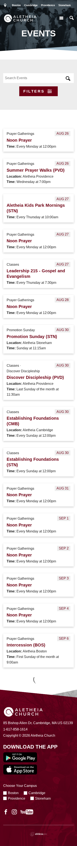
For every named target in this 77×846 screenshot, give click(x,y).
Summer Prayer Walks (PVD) (36, 170)
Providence (48, 5)
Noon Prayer (19, 140)
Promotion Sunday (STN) (32, 336)
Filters (34, 91)
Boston (16, 5)
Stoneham (64, 5)
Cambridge (31, 5)
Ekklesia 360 (38, 834)
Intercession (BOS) (26, 645)
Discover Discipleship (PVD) (35, 377)
